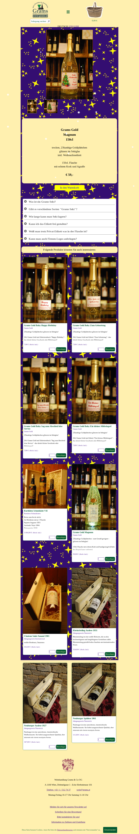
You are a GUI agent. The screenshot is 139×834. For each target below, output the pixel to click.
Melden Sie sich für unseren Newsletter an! (68, 807)
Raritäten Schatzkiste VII (36, 511)
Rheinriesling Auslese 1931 (85, 630)
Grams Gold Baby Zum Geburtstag (89, 325)
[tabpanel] (68, 26)
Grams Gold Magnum (83, 532)
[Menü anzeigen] (68, 11)
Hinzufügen (110, 349)
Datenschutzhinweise (65, 830)
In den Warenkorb (69, 187)
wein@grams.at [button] (83, 790)
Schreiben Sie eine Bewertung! (68, 812)
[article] (94, 305)
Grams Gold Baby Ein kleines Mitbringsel (92, 426)
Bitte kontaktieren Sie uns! (68, 817)
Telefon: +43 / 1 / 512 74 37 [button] (59, 790)
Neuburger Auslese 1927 (35, 725)
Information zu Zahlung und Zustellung (68, 822)
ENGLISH (74, 26)
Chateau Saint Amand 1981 (36, 636)
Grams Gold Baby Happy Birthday (40, 325)
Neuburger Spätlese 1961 (84, 718)
